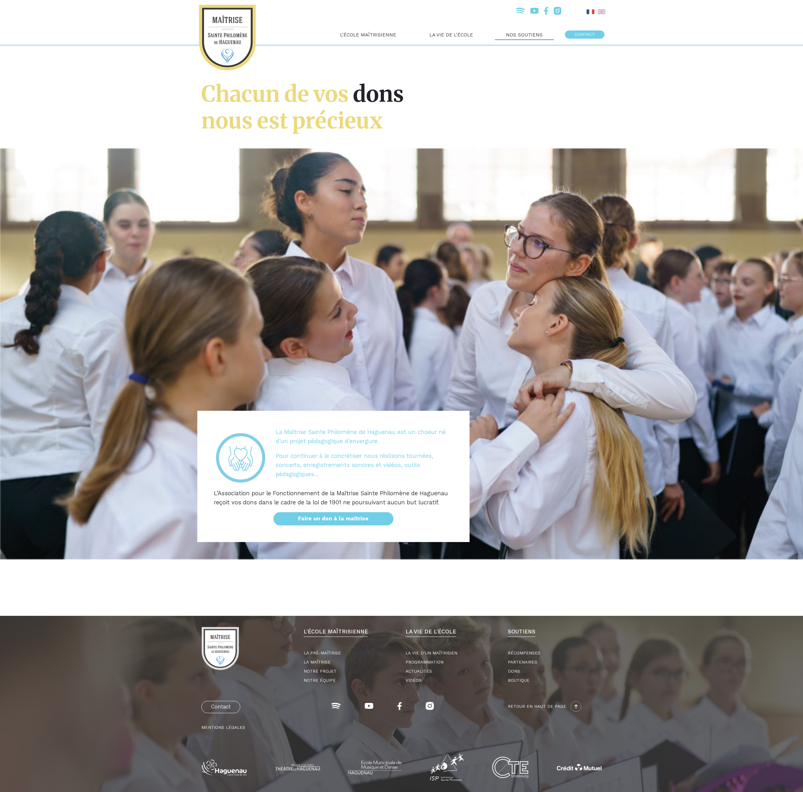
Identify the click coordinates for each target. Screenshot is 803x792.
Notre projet (320, 671)
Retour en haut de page (538, 706)
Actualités (419, 671)
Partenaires (522, 662)
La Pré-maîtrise (322, 653)
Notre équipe (320, 680)
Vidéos (414, 680)
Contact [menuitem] (585, 34)
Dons (514, 671)
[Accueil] (230, 37)
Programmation (425, 662)
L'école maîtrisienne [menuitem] (368, 35)
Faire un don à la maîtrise (333, 518)
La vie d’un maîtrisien (431, 653)
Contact (221, 706)
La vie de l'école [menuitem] (451, 35)
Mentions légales (223, 727)
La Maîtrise (317, 662)
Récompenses (524, 653)
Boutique (518, 680)
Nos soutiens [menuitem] (524, 35)
